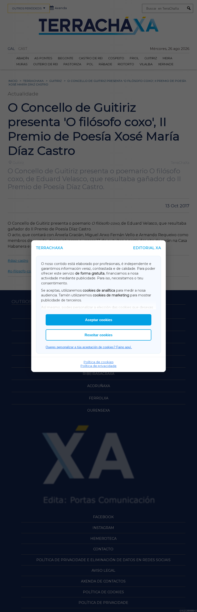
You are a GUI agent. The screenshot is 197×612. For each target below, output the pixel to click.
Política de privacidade (98, 366)
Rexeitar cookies (98, 335)
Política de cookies (98, 362)
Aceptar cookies (98, 320)
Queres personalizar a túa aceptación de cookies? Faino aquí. (89, 347)
